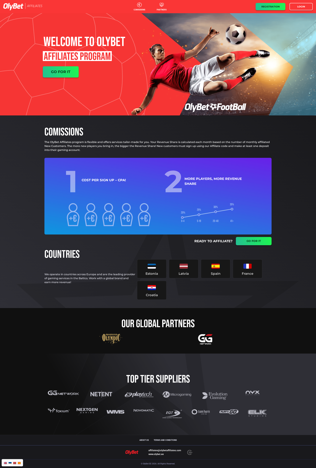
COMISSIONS (139, 10)
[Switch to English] (5, 463)
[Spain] (215, 266)
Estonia (151, 274)
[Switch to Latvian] (14, 463)
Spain (216, 274)
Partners (162, 10)
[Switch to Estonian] (10, 463)
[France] (247, 266)
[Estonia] (152, 266)
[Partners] (161, 4)
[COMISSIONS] (139, 4)
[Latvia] (184, 266)
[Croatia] (152, 287)
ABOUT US (144, 440)
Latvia (184, 274)
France (247, 274)
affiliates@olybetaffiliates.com (164, 450)
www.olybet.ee (156, 454)
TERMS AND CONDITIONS (165, 440)
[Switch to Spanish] (19, 463)
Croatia (152, 295)
